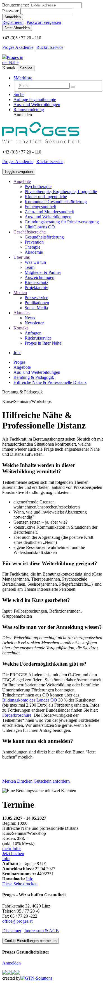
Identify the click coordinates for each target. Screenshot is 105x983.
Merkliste (22, 77)
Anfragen (33, 333)
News (30, 317)
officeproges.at (17, 921)
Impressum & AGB (41, 930)
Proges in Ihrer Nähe (43, 343)
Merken (9, 781)
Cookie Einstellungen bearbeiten (30, 941)
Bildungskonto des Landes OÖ (30, 700)
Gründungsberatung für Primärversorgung (62, 221)
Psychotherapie (38, 186)
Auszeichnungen (39, 277)
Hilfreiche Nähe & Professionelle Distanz (50, 382)
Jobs (17, 352)
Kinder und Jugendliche (46, 196)
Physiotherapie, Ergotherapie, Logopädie (61, 191)
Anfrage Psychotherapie (34, 99)
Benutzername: (15, 5)
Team (29, 267)
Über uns (21, 257)
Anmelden (11, 963)
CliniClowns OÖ (40, 226)
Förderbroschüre (16, 715)
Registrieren (13, 22)
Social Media (36, 307)
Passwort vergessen (44, 22)
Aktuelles (21, 312)
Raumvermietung (28, 109)
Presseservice (36, 297)
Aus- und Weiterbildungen (36, 104)
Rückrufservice (49, 47)
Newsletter (34, 322)
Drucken (24, 781)
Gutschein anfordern (52, 781)
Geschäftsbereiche (29, 232)
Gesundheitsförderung (44, 237)
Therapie (32, 247)
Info (6, 858)
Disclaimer (11, 930)
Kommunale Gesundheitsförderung (56, 201)
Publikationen (37, 302)
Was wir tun (35, 262)
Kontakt (20, 328)
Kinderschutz (36, 282)
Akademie (34, 252)
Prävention (34, 242)
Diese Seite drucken (20, 883)
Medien (20, 292)
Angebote (22, 181)
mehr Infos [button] (11, 848)
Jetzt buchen (13, 853)
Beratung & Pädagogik (33, 377)
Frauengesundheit (40, 206)
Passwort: (10, 10)
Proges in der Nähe (12, 60)
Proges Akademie (17, 47)
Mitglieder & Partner (43, 272)
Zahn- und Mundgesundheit (49, 211)
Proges (19, 362)
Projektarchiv (36, 287)
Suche (18, 94)
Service (26, 68)
